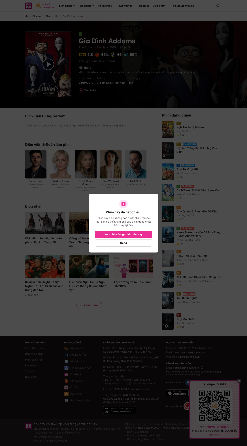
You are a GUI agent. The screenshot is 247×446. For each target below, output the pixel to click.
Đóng (123, 242)
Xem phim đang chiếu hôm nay (123, 234)
